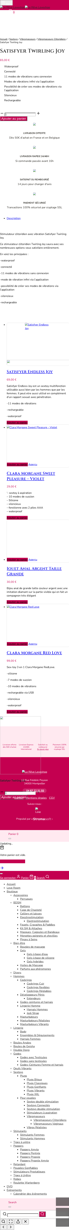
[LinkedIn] (38, 810)
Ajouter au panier (13, 118)
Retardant (19, 1164)
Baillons (25, 906)
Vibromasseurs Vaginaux (48, 1124)
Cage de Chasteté (31, 910)
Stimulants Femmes (32, 1135)
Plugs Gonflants (36, 1087)
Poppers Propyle (30, 1157)
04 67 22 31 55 (35, 790)
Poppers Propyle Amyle (34, 1160)
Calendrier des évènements (30, 1194)
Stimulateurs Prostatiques (29, 1172)
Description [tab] (14, 218)
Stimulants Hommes (32, 1138)
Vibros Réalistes (37, 1127)
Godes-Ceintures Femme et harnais (41, 1065)
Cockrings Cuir (35, 984)
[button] (17, 422)
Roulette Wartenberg (26, 1183)
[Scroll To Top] (2, 869)
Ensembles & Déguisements (37, 1035)
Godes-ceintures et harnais (36, 1002)
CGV (52, 798)
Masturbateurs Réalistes (35, 1020)
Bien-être (19, 943)
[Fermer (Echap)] (25, 1221)
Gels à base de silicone (40, 958)
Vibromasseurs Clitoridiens (52, 39)
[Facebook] (29, 810)
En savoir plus (43, 749)
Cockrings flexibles (38, 987)
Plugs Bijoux (34, 1079)
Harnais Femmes (30, 1039)
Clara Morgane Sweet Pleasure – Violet (31, 476)
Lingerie (18, 1028)
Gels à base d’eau (37, 954)
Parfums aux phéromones (35, 969)
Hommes (18, 976)
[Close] (9, 838)
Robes (17, 1179)
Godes (17, 1054)
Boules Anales (22, 1043)
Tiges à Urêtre (22, 1175)
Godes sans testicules (33, 1061)
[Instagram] (33, 810)
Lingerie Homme (30, 1006)
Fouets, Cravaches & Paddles (37, 925)
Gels (23, 950)
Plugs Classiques (37, 1083)
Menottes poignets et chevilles (39, 936)
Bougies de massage (32, 947)
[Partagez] (18, 1221)
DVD (10, 1186)
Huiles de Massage (31, 965)
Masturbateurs (29, 1017)
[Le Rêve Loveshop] (34, 772)
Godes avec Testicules (33, 1057)
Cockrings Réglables (39, 991)
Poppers (18, 1146)
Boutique (12, 891)
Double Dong (21, 1050)
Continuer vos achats (12, 861)
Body (23, 1031)
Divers (17, 972)
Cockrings (26, 980)
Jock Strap (33, 1013)
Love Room (13, 888)
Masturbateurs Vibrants (34, 1024)
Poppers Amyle (29, 1149)
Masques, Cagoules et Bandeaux (39, 932)
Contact (18, 798)
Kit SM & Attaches (31, 928)
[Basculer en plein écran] (10, 1221)
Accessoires (20, 895)
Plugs (23, 1076)
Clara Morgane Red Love (34, 653)
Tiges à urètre (21, 1142)
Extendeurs (34, 998)
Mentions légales (36, 798)
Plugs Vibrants (36, 1090)
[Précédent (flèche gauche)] (3, 1227)
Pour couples (28, 1098)
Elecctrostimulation (32, 917)
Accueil (3, 39)
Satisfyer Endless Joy (30, 371)
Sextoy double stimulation (43, 1101)
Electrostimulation (38, 921)
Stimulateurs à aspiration (42, 1113)
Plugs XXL (33, 1094)
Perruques (26, 899)
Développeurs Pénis (32, 995)
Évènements (14, 1190)
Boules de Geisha (24, 1046)
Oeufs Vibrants (22, 1068)
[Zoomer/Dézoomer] (3, 1221)
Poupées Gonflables (25, 1168)
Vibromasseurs (28, 39)
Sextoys (13, 39)
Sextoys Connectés (38, 1105)
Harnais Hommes (37, 1009)
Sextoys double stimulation (43, 1109)
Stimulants (20, 1131)
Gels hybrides (35, 961)
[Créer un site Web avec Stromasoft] (42, 819)
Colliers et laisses (31, 914)
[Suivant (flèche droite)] (10, 1227)
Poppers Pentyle (30, 1153)
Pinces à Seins (28, 939)
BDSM (17, 902)
